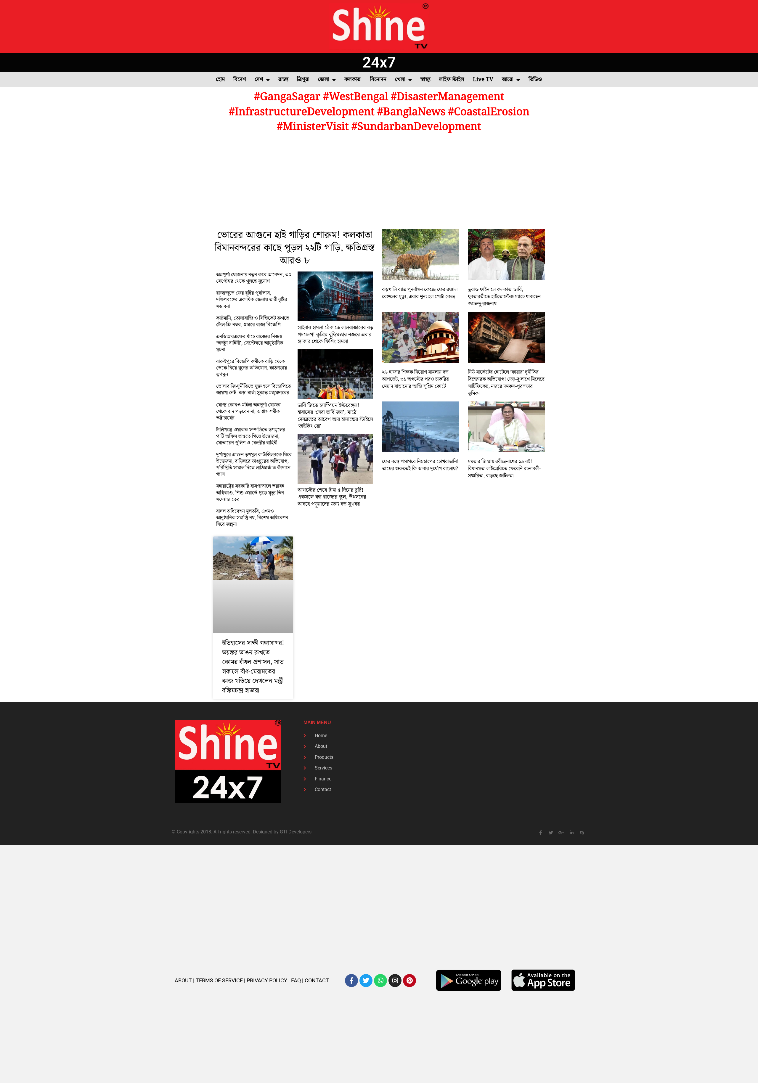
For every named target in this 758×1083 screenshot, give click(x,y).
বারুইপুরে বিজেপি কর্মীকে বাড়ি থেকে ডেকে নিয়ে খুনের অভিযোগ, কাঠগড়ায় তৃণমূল (251, 368)
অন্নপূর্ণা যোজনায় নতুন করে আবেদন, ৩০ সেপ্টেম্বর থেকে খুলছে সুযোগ (253, 278)
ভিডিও (535, 79)
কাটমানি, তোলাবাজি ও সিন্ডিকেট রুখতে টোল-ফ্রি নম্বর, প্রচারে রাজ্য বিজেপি (252, 321)
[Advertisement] (379, 181)
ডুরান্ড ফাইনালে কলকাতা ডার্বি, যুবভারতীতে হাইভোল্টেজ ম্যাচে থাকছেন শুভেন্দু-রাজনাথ (504, 296)
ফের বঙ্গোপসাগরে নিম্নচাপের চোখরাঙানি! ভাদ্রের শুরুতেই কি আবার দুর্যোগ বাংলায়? (420, 465)
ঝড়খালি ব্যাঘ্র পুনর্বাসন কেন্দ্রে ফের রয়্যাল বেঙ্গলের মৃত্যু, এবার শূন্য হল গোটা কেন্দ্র (419, 293)
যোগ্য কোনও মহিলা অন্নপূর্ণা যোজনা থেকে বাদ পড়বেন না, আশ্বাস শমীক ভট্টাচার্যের (248, 411)
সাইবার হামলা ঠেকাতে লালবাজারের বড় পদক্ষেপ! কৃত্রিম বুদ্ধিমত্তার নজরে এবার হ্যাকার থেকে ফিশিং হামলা (335, 334)
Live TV (483, 79)
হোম (220, 79)
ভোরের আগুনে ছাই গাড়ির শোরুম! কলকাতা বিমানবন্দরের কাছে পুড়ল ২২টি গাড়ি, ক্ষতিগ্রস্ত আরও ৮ (295, 248)
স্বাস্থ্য (425, 79)
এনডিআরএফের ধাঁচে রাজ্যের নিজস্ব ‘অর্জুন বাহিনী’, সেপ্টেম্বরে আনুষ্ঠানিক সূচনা (249, 343)
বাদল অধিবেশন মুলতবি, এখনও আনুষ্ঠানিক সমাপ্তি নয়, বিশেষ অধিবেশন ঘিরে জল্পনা (252, 517)
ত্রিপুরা (303, 79)
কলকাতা (353, 79)
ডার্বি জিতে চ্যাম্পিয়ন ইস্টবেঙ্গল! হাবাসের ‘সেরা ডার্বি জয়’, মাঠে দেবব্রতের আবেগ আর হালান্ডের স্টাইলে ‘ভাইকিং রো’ (335, 415)
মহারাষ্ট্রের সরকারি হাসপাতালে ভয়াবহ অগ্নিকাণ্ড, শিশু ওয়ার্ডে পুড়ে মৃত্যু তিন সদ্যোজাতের (250, 492)
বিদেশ (239, 79)
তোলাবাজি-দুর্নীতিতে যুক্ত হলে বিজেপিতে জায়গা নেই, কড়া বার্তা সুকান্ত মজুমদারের (253, 389)
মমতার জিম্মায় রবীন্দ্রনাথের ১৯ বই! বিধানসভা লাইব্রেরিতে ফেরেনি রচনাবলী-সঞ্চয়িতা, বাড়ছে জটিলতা (504, 468)
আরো (507, 79)
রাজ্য (283, 79)
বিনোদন (378, 79)
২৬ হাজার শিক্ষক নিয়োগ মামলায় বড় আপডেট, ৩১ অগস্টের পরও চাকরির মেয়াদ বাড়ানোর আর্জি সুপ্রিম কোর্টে (415, 379)
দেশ (259, 79)
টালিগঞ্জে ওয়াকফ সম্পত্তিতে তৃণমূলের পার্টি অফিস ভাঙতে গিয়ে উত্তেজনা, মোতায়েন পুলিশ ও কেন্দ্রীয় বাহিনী (250, 436)
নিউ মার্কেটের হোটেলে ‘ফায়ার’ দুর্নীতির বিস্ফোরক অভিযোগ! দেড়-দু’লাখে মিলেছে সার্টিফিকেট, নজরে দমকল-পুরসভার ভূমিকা (506, 383)
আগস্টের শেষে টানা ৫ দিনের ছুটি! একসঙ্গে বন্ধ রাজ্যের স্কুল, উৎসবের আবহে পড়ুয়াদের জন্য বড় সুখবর (332, 497)
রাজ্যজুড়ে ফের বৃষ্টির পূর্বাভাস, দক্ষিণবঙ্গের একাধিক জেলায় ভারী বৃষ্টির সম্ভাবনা (251, 299)
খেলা (400, 79)
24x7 (379, 62)
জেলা (323, 79)
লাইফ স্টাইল (451, 79)
